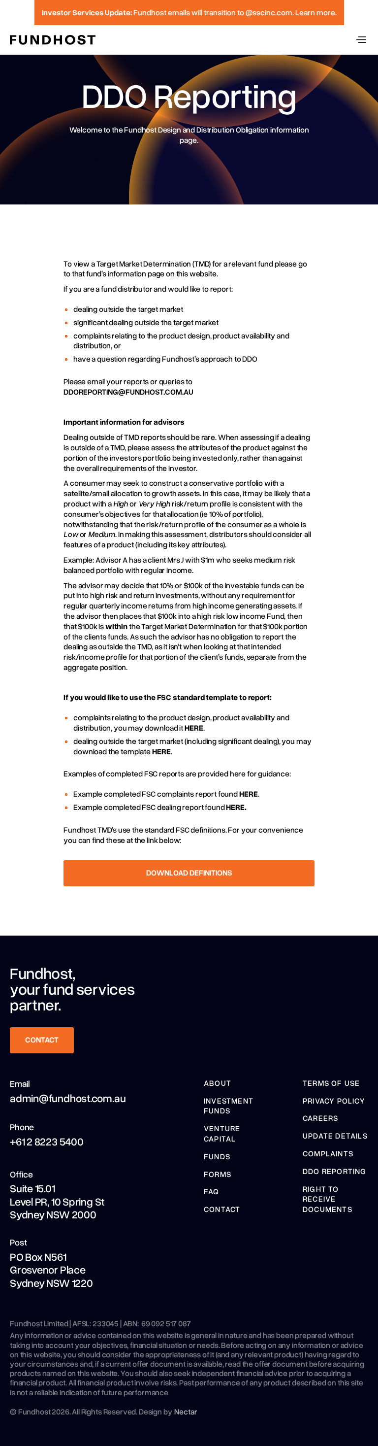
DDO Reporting (335, 1171)
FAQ (212, 1191)
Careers (320, 1118)
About (217, 1083)
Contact (222, 1209)
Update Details (335, 1136)
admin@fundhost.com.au (68, 1098)
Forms (217, 1174)
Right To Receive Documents (327, 1199)
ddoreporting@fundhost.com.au (128, 392)
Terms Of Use (331, 1083)
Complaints (328, 1153)
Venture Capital (222, 1133)
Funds (217, 1156)
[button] (361, 39)
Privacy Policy (334, 1101)
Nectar (185, 1411)
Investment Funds (228, 1106)
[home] (52, 40)
